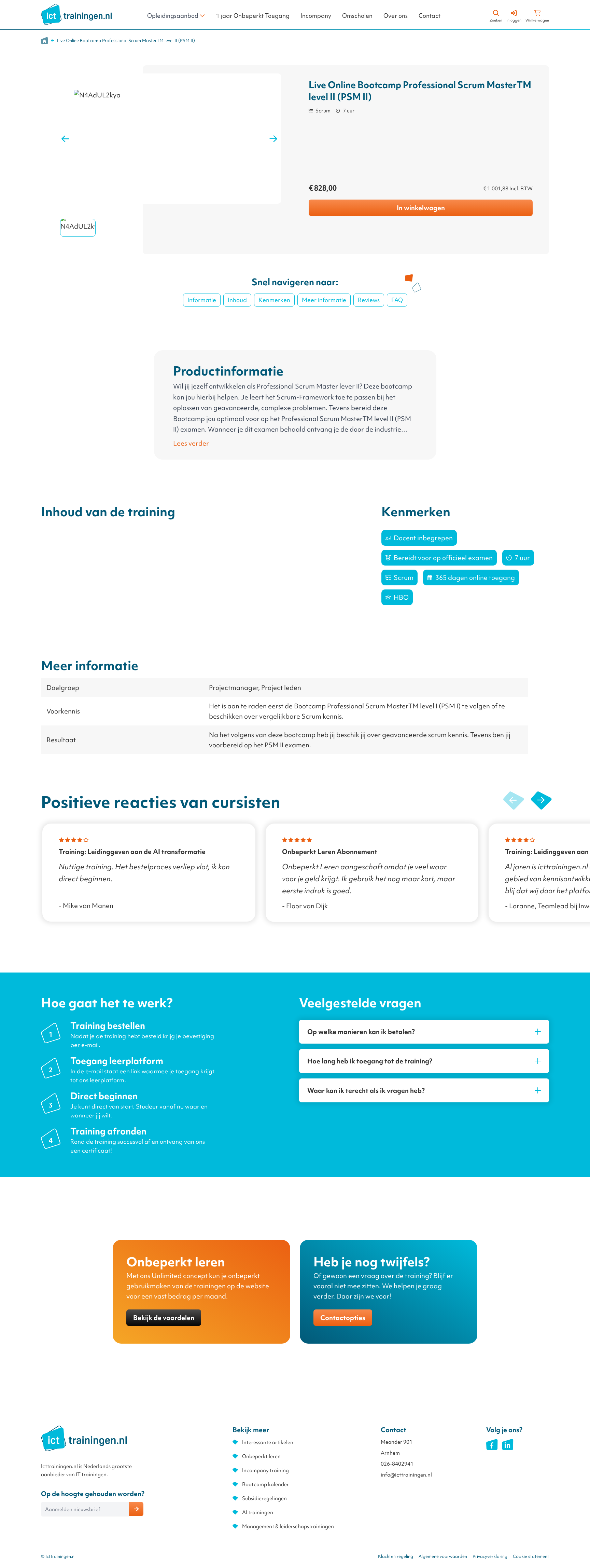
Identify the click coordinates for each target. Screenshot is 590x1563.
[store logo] (76, 14)
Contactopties (342, 1317)
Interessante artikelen (267, 1442)
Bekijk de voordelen (163, 1317)
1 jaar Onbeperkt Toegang (253, 15)
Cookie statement (531, 1556)
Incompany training (265, 1470)
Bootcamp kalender (265, 1484)
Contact (429, 15)
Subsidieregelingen (264, 1498)
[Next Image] (273, 139)
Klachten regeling (395, 1556)
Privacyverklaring (490, 1556)
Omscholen (357, 15)
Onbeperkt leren (261, 1456)
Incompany (315, 15)
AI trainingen (257, 1512)
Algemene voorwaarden (443, 1556)
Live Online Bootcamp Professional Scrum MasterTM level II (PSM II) (126, 40)
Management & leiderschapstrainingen (288, 1526)
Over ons (395, 15)
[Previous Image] (65, 139)
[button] (541, 800)
